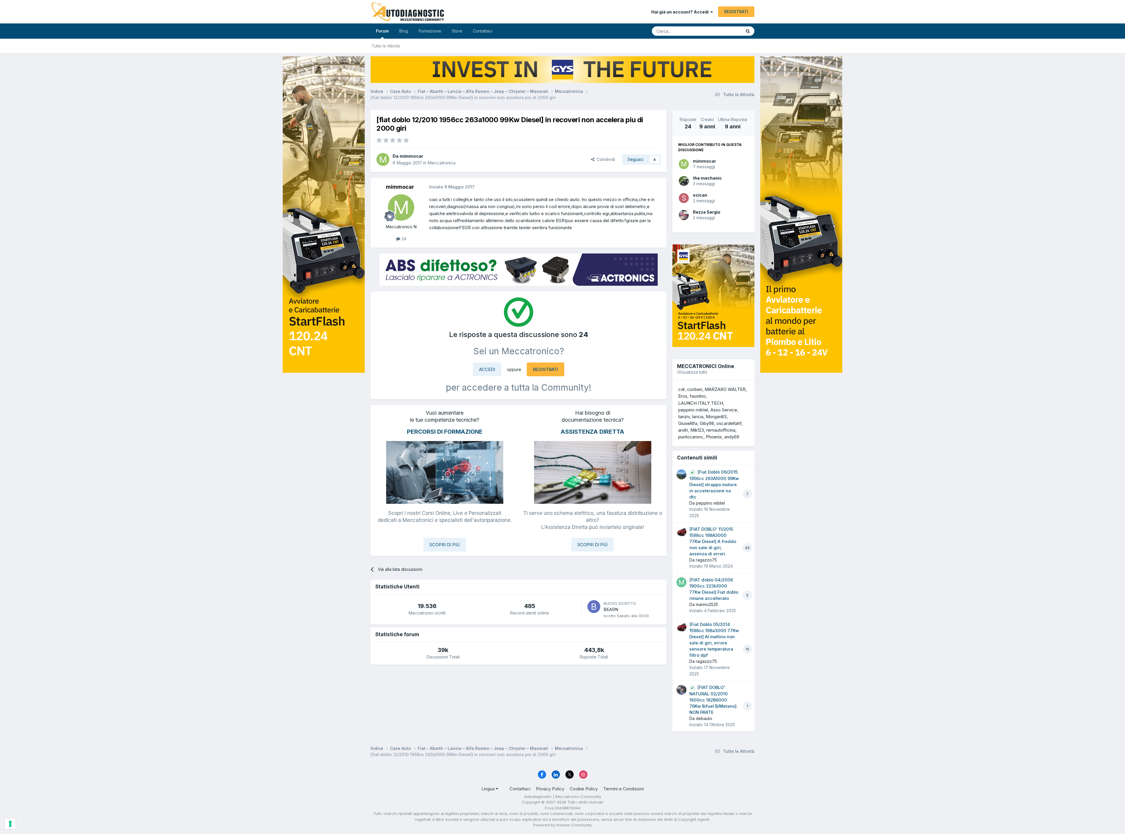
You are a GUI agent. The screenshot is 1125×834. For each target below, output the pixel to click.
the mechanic (707, 178)
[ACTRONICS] (519, 269)
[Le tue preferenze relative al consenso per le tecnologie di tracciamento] (10, 823)
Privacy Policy (550, 789)
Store (457, 30)
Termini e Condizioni (623, 789)
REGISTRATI (736, 11)
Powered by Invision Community (562, 825)
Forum (382, 30)
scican (700, 195)
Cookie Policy (584, 789)
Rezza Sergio (706, 212)
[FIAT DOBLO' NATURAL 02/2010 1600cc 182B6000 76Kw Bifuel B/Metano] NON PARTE (713, 700)
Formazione (430, 30)
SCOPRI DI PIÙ (444, 544)
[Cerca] (747, 31)
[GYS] (324, 409)
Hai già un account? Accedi (680, 11)
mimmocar (704, 161)
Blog (403, 30)
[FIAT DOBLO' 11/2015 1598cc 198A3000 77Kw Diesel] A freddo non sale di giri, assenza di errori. (712, 541)
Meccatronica (441, 163)
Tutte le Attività (385, 45)
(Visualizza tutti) (692, 372)
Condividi (604, 159)
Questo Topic (721, 31)
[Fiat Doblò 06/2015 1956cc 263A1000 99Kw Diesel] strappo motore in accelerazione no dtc (714, 484)
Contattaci (482, 30)
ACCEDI (487, 369)
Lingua (488, 789)
